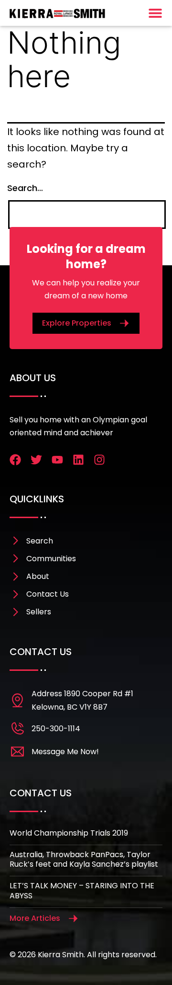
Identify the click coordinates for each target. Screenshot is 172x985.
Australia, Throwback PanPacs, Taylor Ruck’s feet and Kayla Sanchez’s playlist (84, 859)
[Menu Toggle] (155, 13)
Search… (25, 188)
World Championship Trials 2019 (69, 832)
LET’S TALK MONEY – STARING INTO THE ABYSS (82, 890)
